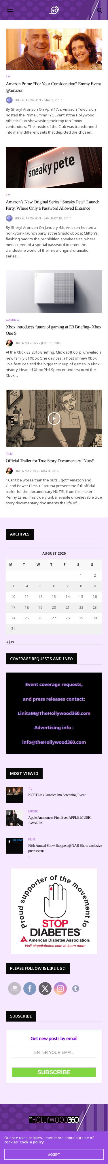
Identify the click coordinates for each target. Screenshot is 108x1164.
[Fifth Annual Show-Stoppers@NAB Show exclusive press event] (14, 840)
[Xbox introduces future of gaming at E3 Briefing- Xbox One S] (54, 291)
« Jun (10, 641)
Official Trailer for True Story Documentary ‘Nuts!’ (50, 461)
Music (33, 811)
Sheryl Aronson (28, 100)
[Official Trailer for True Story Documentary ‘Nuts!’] (54, 418)
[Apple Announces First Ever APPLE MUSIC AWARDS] (14, 818)
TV (8, 76)
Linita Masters (26, 343)
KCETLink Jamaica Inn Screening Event (57, 795)
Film (9, 453)
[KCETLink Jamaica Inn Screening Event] (14, 791)
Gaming (12, 319)
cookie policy (32, 1142)
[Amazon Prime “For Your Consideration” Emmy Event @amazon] (54, 49)
